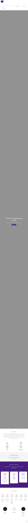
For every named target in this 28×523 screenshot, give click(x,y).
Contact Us (4, 8)
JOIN (14, 224)
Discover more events (14, 458)
